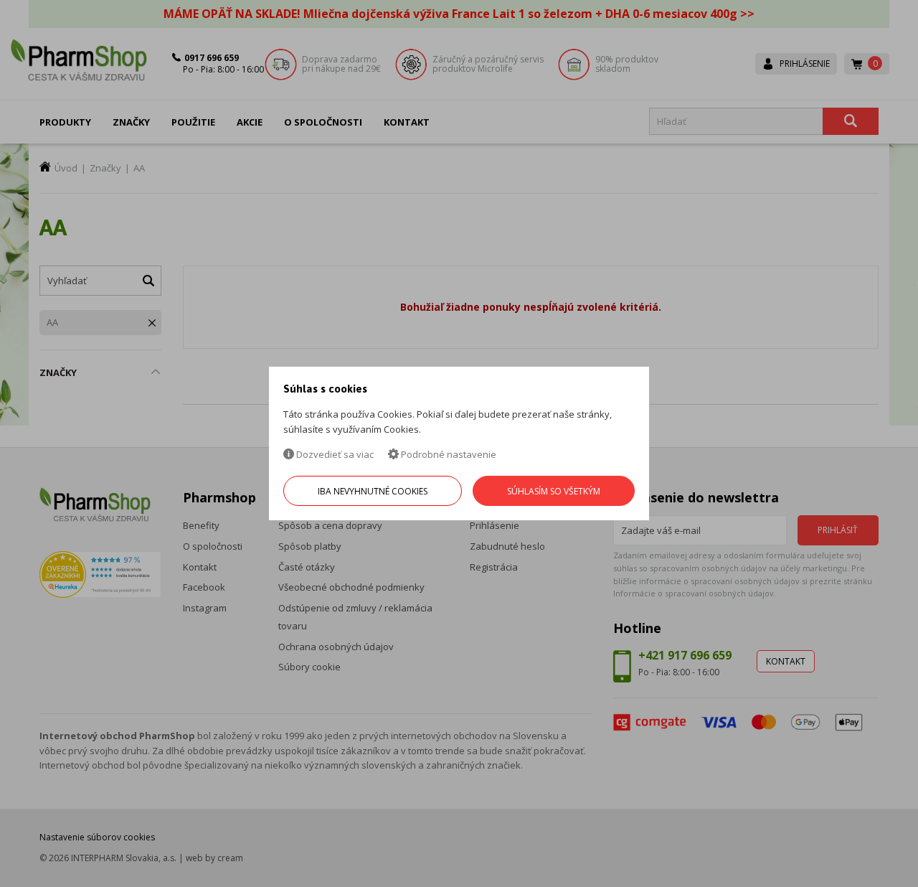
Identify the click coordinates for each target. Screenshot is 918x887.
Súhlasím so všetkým (553, 491)
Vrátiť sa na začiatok (845, 859)
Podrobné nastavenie (447, 454)
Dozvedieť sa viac (334, 454)
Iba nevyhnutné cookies (372, 491)
